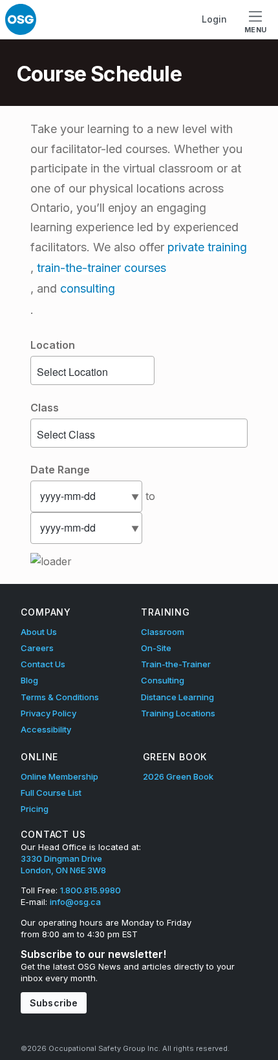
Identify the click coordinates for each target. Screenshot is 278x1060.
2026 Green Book (178, 776)
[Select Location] (92, 372)
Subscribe (54, 1002)
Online (39, 756)
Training (165, 612)
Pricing (34, 809)
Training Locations (178, 713)
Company (46, 612)
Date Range (60, 469)
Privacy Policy (48, 713)
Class (44, 407)
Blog (29, 680)
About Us (39, 632)
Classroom (162, 632)
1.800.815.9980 (90, 890)
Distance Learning (177, 697)
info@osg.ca (75, 902)
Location (52, 344)
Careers (37, 648)
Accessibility (46, 729)
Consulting (162, 680)
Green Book (175, 756)
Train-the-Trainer (176, 664)
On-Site (156, 648)
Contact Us (43, 664)
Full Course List (51, 792)
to (150, 496)
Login (214, 19)
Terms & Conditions (60, 697)
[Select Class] (139, 434)
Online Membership (59, 776)
